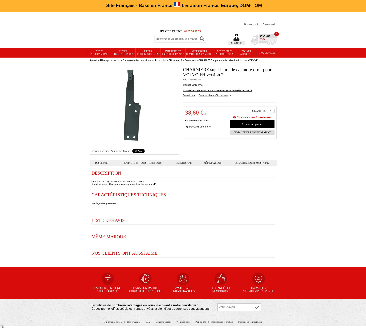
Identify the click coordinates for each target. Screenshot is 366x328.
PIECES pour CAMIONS (99, 52)
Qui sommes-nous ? (113, 322)
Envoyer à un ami (100, 151)
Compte (236, 43)
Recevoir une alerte (200, 126)
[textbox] (176, 38)
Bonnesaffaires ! (246, 52)
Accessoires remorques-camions (199, 52)
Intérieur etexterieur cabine (173, 52)
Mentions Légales (164, 322)
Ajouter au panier (252, 124)
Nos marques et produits (222, 322)
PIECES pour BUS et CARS (148, 52)
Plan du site (200, 322)
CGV (148, 322)
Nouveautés (267, 52)
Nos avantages (134, 322)
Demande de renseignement (252, 132)
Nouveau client (251, 24)
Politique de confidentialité (250, 322)
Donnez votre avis (193, 85)
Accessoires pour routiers (224, 52)
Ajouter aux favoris (120, 151)
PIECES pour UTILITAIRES (123, 52)
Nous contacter (269, 24)
